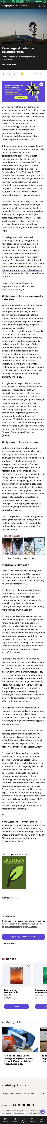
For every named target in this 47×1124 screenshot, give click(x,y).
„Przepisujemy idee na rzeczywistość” (18, 1093)
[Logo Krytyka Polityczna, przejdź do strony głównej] (14, 5)
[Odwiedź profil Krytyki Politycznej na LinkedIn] (33, 1105)
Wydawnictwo (14, 1121)
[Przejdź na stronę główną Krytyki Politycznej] (14, 1085)
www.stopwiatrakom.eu (21, 152)
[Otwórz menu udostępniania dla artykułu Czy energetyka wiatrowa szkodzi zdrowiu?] (9, 74)
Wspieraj (5, 1121)
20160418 (14, 898)
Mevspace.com (18, 1113)
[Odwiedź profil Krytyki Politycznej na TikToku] (23, 1105)
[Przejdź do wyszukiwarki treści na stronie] (34, 5)
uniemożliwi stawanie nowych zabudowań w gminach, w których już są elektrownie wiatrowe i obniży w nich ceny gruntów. (23, 271)
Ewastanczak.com (37, 1113)
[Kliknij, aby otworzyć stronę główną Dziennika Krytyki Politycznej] (23, 1120)
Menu (41, 1121)
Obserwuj (32, 1121)
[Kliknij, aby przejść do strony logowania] (43, 5)
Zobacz (16, 1007)
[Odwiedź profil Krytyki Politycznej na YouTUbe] (28, 1105)
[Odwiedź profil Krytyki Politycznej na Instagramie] (19, 1105)
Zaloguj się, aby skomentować (24, 936)
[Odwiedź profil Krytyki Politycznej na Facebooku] (14, 1105)
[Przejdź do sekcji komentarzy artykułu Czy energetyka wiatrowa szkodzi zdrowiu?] (15, 74)
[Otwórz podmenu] (43, 1093)
